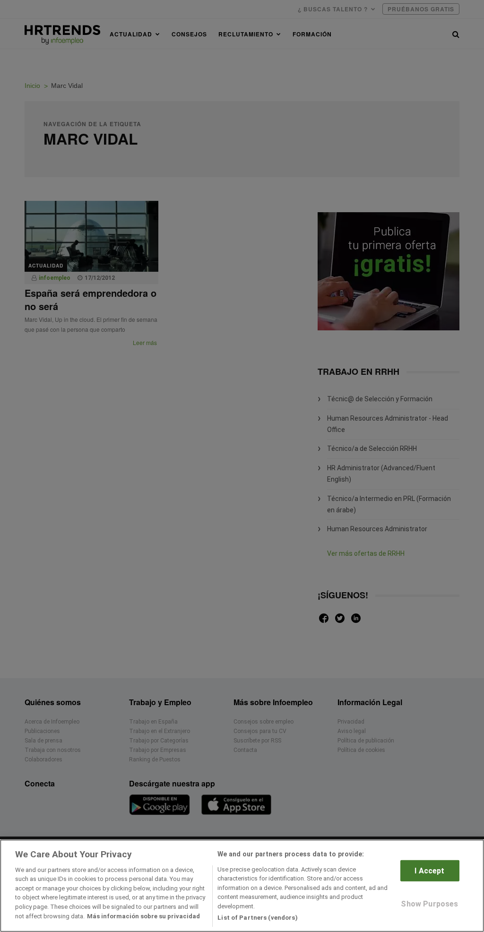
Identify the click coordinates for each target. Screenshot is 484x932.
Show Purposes (429, 903)
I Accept (429, 870)
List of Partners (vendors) (257, 917)
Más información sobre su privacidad (143, 916)
